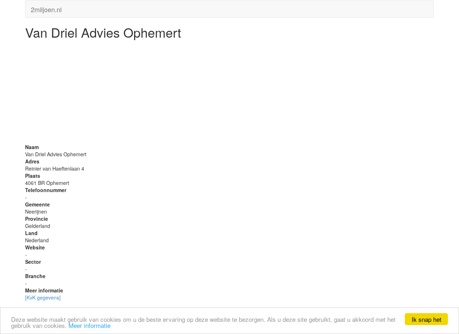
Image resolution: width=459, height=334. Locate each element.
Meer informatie (89, 325)
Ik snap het (426, 319)
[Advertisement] (229, 93)
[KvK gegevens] (43, 297)
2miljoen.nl (46, 8)
